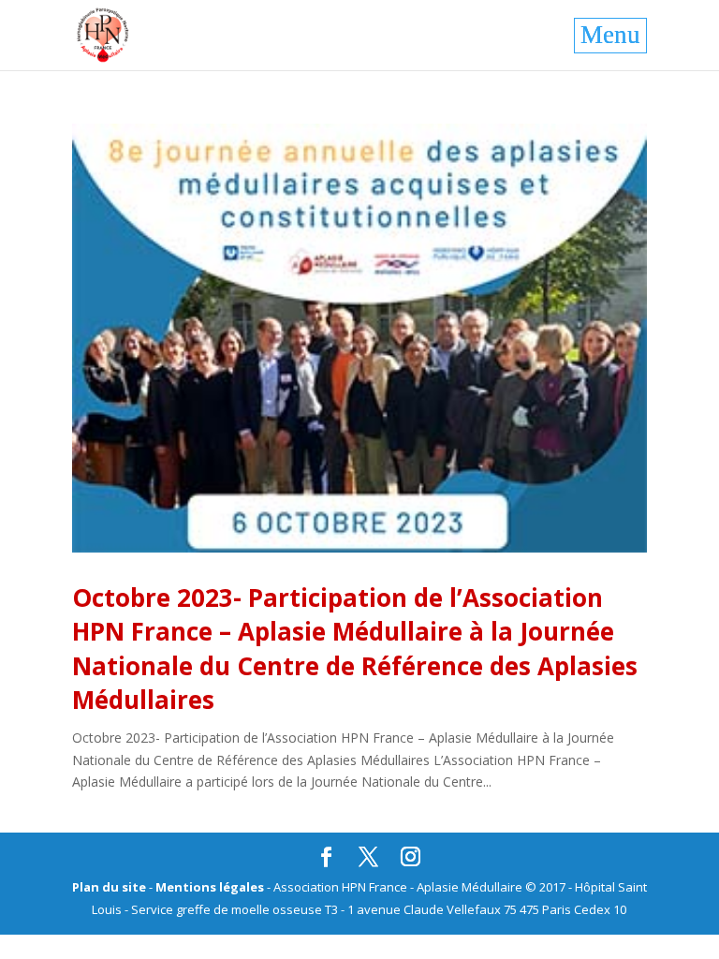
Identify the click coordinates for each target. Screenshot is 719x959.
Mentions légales (209, 886)
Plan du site (109, 886)
